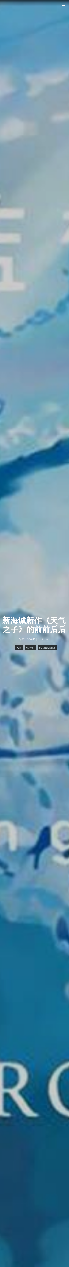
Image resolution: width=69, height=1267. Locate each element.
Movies (31, 647)
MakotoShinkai (47, 647)
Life (20, 647)
